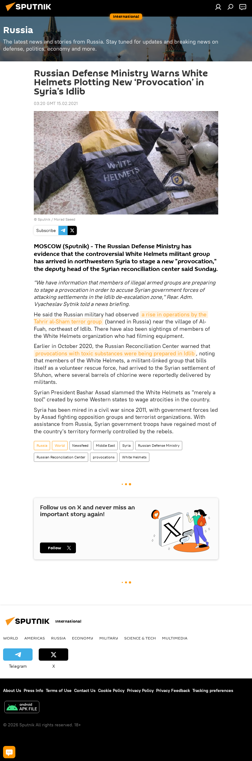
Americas (34, 638)
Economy (82, 638)
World (60, 445)
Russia (42, 445)
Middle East (105, 445)
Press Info (33, 690)
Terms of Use (59, 690)
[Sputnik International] (30, 12)
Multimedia (174, 638)
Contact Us (85, 690)
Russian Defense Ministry (158, 445)
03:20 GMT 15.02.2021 (56, 103)
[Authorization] (218, 7)
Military (108, 638)
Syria (126, 445)
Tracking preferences (212, 690)
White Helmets (134, 457)
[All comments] (9, 752)
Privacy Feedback (173, 690)
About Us (12, 690)
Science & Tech (140, 638)
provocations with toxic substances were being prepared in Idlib (115, 353)
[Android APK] (22, 708)
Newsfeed (80, 445)
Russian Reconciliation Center (61, 457)
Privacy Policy (140, 690)
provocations (104, 457)
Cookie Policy (111, 690)
